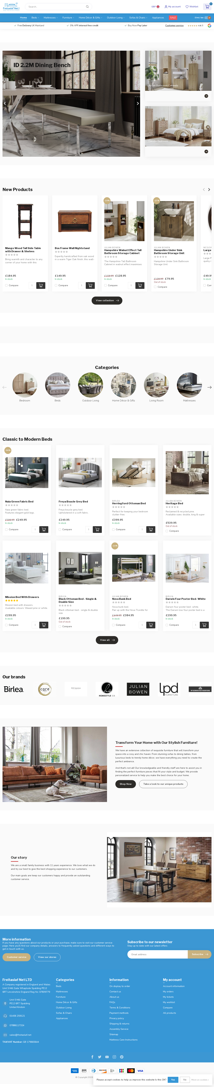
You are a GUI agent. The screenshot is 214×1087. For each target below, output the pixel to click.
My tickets (168, 997)
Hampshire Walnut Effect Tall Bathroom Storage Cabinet (122, 252)
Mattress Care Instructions (124, 1039)
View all (105, 640)
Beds (34, 17)
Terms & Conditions (120, 1007)
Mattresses (50, 17)
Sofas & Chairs (137, 17)
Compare (13, 285)
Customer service (174, 25)
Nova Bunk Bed (121, 598)
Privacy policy (117, 1018)
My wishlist (169, 1002)
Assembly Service (119, 1029)
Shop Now (126, 784)
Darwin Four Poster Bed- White (186, 598)
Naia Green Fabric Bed (19, 501)
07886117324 (17, 1025)
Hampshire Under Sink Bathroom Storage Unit (169, 252)
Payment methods (119, 1013)
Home (23, 17)
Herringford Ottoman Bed (129, 503)
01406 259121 (17, 1015)
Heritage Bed (174, 503)
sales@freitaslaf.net (20, 1034)
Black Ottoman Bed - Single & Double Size (78, 600)
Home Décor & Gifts (89, 17)
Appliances (158, 17)
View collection (105, 300)
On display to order (120, 986)
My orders (168, 991)
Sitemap (114, 1034)
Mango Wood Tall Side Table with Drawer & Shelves (23, 250)
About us (114, 997)
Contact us (115, 991)
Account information (174, 986)
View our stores (47, 957)
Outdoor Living (115, 17)
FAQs (112, 1002)
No (184, 1079)
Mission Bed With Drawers (22, 597)
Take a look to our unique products (163, 784)
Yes (173, 1079)
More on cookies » (200, 1079)
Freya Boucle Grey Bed (73, 501)
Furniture (67, 17)
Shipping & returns (119, 1023)
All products (169, 1013)
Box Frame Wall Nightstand (72, 248)
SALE (173, 17)
